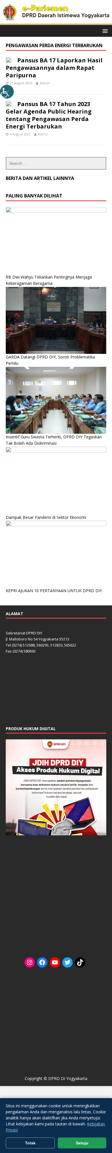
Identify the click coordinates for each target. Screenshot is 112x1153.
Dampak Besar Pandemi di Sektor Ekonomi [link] (46, 517)
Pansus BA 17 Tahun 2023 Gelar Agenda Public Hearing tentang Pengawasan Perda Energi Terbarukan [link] (49, 115)
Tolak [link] (30, 1143)
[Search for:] (56, 163)
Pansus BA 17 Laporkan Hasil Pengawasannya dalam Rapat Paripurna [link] (54, 67)
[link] (7, 92)
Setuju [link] (82, 1143)
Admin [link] (45, 83)
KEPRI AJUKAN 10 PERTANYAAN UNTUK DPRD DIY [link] (54, 590)
